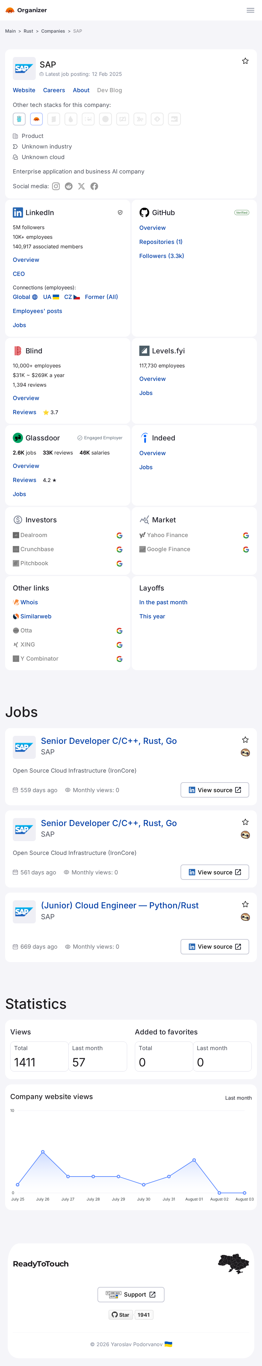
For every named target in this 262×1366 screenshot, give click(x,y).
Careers (54, 90)
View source (215, 790)
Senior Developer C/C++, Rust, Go (109, 741)
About (81, 90)
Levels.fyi (168, 351)
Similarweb (35, 616)
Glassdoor (43, 438)
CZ (68, 296)
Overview (26, 259)
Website (24, 90)
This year (152, 616)
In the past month (163, 602)
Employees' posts (37, 311)
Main (10, 31)
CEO (19, 273)
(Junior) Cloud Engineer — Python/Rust (120, 905)
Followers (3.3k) (161, 256)
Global (21, 296)
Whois (29, 602)
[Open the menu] (250, 10)
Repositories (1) (161, 241)
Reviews (24, 412)
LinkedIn (40, 212)
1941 (144, 1315)
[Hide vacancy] (245, 752)
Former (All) (101, 296)
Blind (34, 351)
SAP (48, 752)
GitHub (163, 212)
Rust (28, 31)
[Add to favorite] (245, 60)
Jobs (19, 325)
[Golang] (19, 119)
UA (47, 296)
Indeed (163, 438)
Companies (53, 31)
